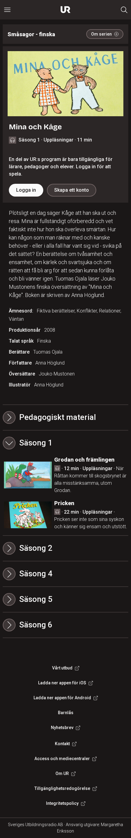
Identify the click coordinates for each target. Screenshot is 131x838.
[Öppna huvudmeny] (7, 9)
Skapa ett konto (71, 190)
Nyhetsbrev (62, 727)
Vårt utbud (62, 667)
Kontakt (62, 743)
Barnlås (65, 712)
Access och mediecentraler (62, 758)
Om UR (62, 773)
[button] (66, 443)
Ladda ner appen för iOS (62, 682)
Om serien (101, 34)
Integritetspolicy (62, 803)
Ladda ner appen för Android (62, 697)
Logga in (26, 190)
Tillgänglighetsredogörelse (62, 788)
